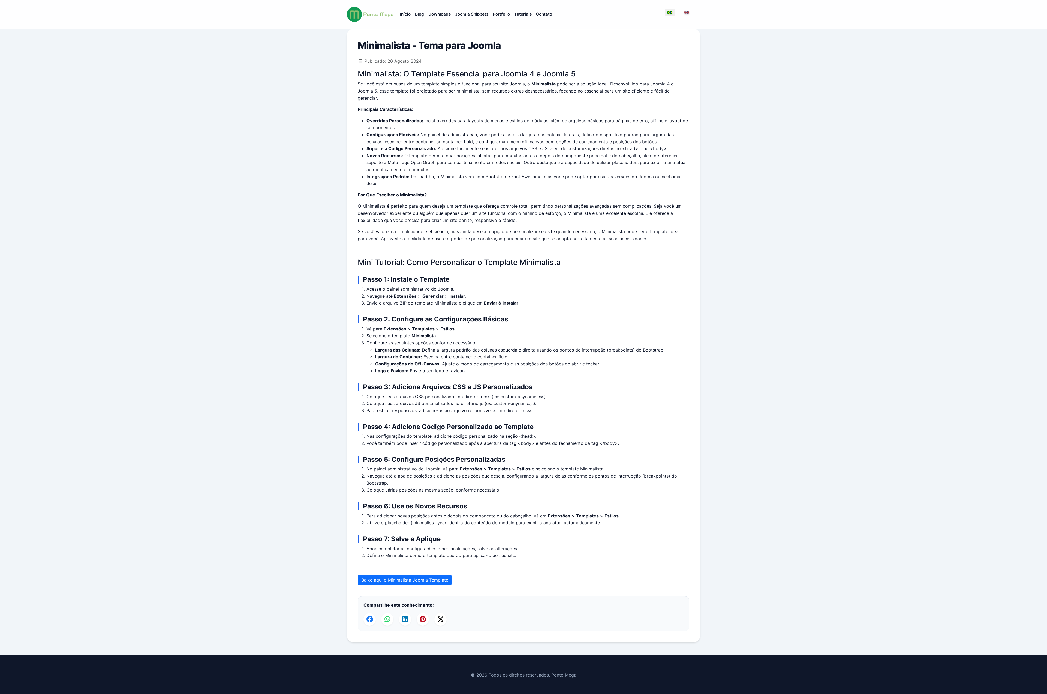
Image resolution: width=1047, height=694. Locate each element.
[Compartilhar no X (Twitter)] (440, 619)
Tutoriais (523, 14)
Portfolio (501, 14)
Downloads (439, 14)
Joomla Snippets (471, 14)
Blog (419, 14)
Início (405, 14)
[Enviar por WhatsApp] (387, 619)
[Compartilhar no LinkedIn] (405, 619)
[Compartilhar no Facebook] (369, 619)
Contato (544, 14)
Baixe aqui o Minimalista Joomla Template (404, 580)
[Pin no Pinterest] (423, 619)
